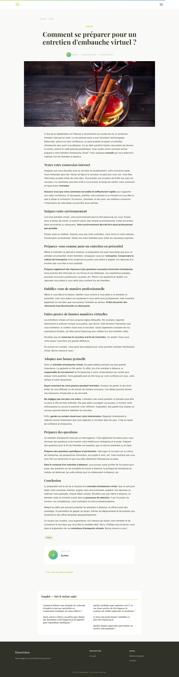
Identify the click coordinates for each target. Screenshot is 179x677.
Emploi (51, 19)
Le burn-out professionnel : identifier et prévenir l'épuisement (111, 618)
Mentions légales (136, 656)
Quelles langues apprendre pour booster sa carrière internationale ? (113, 627)
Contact (132, 660)
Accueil (43, 19)
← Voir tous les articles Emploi (58, 572)
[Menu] (161, 4)
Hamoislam (22, 652)
